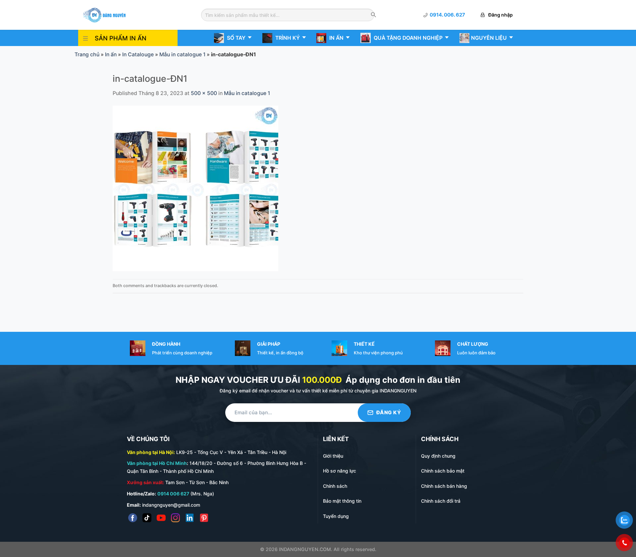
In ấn (111, 54)
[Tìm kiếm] (373, 15)
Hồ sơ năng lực (339, 471)
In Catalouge (138, 54)
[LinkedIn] (189, 518)
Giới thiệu (333, 456)
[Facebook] (132, 518)
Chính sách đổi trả (440, 501)
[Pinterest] (204, 518)
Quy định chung (438, 456)
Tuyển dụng (336, 516)
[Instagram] (175, 518)
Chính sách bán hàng (444, 486)
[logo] (104, 14)
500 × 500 (204, 93)
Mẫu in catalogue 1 (182, 54)
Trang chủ (87, 54)
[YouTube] (161, 518)
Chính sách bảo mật (442, 471)
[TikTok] (147, 518)
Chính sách (335, 486)
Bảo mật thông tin (342, 501)
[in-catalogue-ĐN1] (195, 188)
